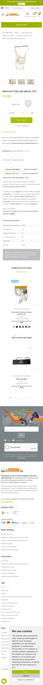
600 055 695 (7, 501)
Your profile (4, 561)
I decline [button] (26, 676)
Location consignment (8, 573)
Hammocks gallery (7, 543)
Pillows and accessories (21, 376)
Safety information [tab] (30, 169)
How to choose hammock (9, 603)
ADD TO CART (21, 120)
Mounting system (6, 609)
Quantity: (12, 113)
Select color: (16, 104)
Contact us (17, 8)
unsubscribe (19, 441)
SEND (21, 435)
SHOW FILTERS (21, 25)
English (6, 8)
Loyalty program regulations (10, 576)
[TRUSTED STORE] (5, 513)
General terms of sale (7, 567)
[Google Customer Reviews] (16, 513)
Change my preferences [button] (26, 680)
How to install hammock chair (10, 612)
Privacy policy (5, 642)
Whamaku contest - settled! (9, 550)
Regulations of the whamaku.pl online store (14, 564)
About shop (4, 590)
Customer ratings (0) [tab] (30, 173)
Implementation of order (8, 570)
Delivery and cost (6, 534)
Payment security (6, 639)
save (8, 441)
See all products (21, 272)
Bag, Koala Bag (21, 379)
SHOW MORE (21, 458)
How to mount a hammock (9, 615)
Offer (2, 654)
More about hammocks (8, 645)
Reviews (3, 657)
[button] (27, 14)
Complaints (4, 600)
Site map (4, 651)
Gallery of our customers (8, 546)
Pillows (12, 214)
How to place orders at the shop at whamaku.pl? (16, 596)
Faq (2, 587)
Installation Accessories (19, 257)
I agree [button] (25, 672)
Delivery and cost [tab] (12, 173)
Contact (3, 593)
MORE (21, 4)
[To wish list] (30, 281)
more (28, 151)
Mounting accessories (21, 309)
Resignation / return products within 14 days (14, 537)
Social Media (35, 8)
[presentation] (5, 81)
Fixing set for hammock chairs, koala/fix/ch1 (21, 313)
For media (4, 632)
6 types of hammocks (7, 606)
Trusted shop (5, 648)
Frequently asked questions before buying (14, 540)
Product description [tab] (12, 169)
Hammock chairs (17, 160)
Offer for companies (7, 636)
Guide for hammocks (7, 618)
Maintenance (5, 621)
